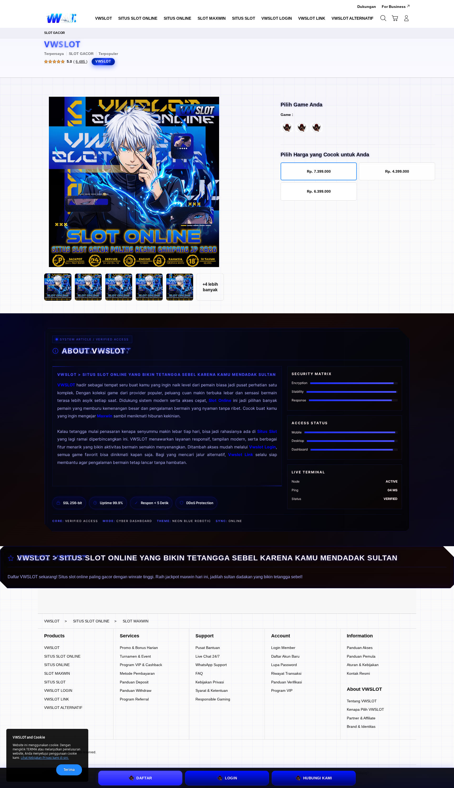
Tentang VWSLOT (362, 701)
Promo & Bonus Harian (139, 648)
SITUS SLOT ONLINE (62, 656)
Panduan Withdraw (135, 690)
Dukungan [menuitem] (366, 6)
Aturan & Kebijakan (363, 665)
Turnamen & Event (135, 656)
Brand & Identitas (361, 726)
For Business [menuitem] (394, 6)
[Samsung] (63, 18)
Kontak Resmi (358, 673)
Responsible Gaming (212, 699)
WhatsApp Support (211, 665)
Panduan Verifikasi (286, 682)
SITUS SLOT (55, 682)
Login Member (283, 648)
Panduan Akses (360, 648)
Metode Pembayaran (137, 673)
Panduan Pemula (361, 656)
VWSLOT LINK (56, 699)
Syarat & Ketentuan (211, 690)
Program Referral (134, 699)
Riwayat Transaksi (286, 673)
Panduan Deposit (134, 682)
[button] (394, 18)
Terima (69, 769)
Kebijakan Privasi (209, 682)
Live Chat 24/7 (207, 656)
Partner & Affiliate (361, 718)
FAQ (199, 673)
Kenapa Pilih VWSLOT (365, 709)
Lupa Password (284, 665)
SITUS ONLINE (57, 665)
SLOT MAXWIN (57, 673)
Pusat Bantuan (207, 648)
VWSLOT (62, 44)
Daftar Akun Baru (285, 656)
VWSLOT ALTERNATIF (63, 707)
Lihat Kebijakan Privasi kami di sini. (45, 758)
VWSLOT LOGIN (58, 690)
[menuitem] (103, 19)
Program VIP (281, 690)
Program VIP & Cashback (141, 665)
